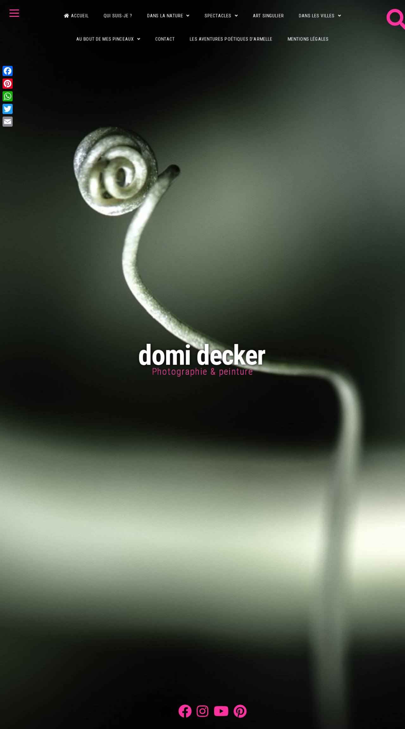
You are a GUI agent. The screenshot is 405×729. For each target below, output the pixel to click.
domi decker (203, 355)
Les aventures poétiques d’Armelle (232, 34)
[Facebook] (7, 71)
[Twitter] (7, 109)
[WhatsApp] (7, 96)
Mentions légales (310, 34)
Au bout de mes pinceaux (103, 34)
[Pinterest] (7, 83)
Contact (164, 34)
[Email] (7, 121)
